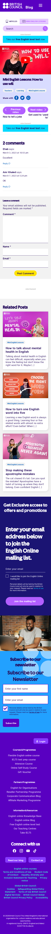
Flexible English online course (24, 755)
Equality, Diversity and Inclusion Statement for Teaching (24, 876)
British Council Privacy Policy (18, 897)
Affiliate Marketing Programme (24, 800)
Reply (5, 163)
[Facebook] (16, 98)
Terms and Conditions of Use (17, 871)
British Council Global (33, 894)
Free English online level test (25, 824)
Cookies (11, 888)
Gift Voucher (24, 772)
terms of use (38, 588)
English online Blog (25, 820)
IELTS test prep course (24, 759)
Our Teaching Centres (25, 828)
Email (6, 258)
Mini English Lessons (37, 90)
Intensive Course (24, 763)
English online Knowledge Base (24, 816)
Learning (20, 90)
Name (7, 246)
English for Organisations (24, 787)
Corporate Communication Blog (24, 796)
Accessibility (42, 897)
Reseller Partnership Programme (24, 791)
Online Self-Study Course (24, 767)
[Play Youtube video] (25, 60)
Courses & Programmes (24, 749)
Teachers (8, 90)
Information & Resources (25, 810)
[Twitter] (22, 98)
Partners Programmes (24, 782)
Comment (9, 214)
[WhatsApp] (28, 98)
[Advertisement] (25, 39)
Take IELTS (25, 832)
